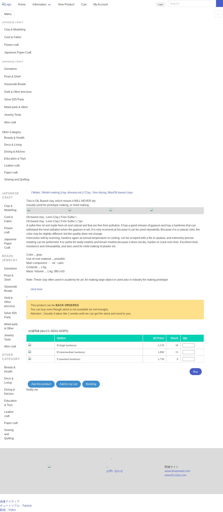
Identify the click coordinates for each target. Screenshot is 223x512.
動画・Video (8, 509)
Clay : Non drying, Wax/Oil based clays (109, 192)
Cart (83, 4)
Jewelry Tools (12, 114)
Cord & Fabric (12, 37)
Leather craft (12, 165)
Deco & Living (13, 144)
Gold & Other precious (18, 91)
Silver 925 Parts (14, 99)
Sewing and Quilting (16, 179)
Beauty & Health (14, 137)
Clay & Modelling (14, 29)
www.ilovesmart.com (177, 471)
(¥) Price (158, 338)
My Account (100, 4)
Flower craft (11, 44)
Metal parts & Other (16, 107)
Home (22, 4)
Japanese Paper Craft (17, 52)
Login (160, 4)
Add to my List (68, 384)
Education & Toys (15, 158)
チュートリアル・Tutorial (16, 505)
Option (61, 338)
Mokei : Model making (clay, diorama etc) (58, 192)
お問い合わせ (114, 471)
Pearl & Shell (12, 76)
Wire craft (10, 122)
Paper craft (11, 172)
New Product (66, 4)
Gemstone (10, 68)
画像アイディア (10, 501)
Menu (7, 14)
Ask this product (41, 384)
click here (36, 289)
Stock (174, 338)
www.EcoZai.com (175, 475)
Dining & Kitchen (14, 151)
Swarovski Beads (15, 84)
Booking (91, 384)
